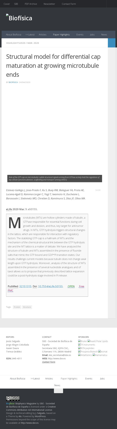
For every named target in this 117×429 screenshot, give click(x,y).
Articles (42, 34)
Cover (7, 3)
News (104, 34)
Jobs (92, 34)
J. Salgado (40, 413)
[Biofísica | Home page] (19, 19)
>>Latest (30, 34)
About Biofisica (13, 34)
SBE (16, 3)
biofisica (13, 82)
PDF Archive (31, 3)
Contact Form (69, 3)
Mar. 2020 (33, 42)
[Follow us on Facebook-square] (98, 397)
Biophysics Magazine (25, 403)
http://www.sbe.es (30, 422)
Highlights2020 (15, 42)
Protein (17, 307)
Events (79, 34)
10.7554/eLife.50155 (50, 286)
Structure (27, 307)
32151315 (25, 286)
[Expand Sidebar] (111, 42)
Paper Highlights (61, 34)
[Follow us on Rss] (109, 397)
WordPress (40, 416)
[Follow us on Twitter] (103, 397)
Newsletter (49, 3)
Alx (20, 416)
